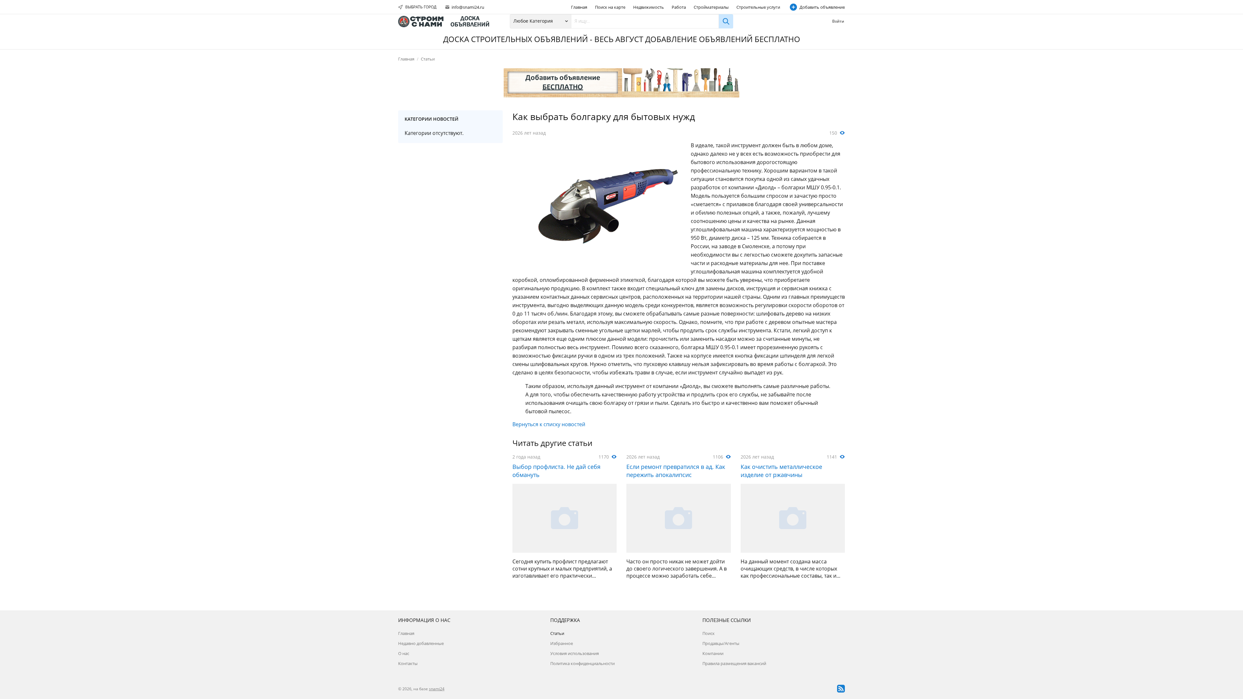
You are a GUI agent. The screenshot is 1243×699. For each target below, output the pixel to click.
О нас (403, 653)
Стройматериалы (711, 7)
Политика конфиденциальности (582, 663)
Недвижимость (648, 7)
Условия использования (574, 653)
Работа (679, 7)
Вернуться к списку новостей (548, 424)
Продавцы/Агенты (720, 643)
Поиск (708, 633)
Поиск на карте (610, 7)
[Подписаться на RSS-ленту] (841, 689)
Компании (712, 653)
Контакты (408, 663)
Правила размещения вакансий (734, 663)
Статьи (428, 59)
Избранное (561, 643)
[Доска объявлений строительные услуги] (446, 21)
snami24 (436, 689)
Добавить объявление (822, 7)
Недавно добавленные (421, 643)
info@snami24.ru (467, 7)
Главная (579, 7)
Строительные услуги (758, 7)
